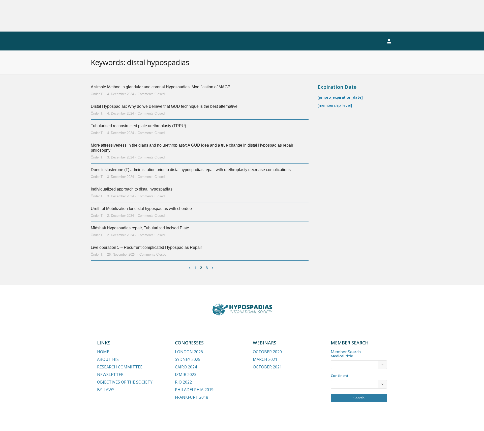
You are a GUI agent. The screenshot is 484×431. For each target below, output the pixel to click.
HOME (103, 352)
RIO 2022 (183, 382)
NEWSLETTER (311, 41)
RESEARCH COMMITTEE (119, 367)
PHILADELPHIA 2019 (194, 389)
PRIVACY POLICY (357, 423)
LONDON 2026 (189, 352)
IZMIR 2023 (185, 374)
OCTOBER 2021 (267, 367)
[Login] (389, 41)
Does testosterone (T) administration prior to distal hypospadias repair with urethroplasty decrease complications (191, 170)
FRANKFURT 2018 (191, 397)
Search (359, 397)
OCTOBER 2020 (267, 352)
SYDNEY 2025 (187, 359)
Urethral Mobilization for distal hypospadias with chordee (141, 208)
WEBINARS (147, 41)
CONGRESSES (109, 41)
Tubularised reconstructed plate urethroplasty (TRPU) (138, 126)
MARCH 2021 (265, 359)
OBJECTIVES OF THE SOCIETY (125, 382)
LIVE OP (181, 41)
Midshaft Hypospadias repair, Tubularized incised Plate (140, 228)
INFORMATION (268, 41)
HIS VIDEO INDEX (226, 41)
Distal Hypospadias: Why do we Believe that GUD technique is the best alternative (164, 106)
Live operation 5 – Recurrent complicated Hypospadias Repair (146, 247)
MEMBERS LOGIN (357, 41)
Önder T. (97, 94)
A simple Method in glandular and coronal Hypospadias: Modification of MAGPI (161, 87)
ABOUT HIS (108, 359)
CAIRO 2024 (186, 367)
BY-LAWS (105, 389)
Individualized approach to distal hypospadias (131, 189)
